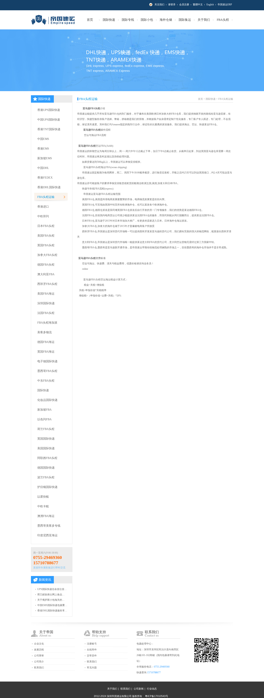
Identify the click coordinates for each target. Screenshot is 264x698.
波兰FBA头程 (45, 477)
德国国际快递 (46, 467)
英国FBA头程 (45, 245)
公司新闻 (139, 688)
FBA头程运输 (45, 197)
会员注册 (184, 4)
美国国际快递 (46, 448)
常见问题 (92, 667)
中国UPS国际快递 (48, 119)
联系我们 (39, 667)
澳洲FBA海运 (45, 516)
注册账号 (92, 643)
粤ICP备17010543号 (156, 696)
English (210, 4)
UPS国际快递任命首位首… (52, 589)
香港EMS (43, 148)
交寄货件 (92, 655)
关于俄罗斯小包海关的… (51, 599)
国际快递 (109, 19)
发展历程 (39, 649)
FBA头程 (223, 19)
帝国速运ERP (225, 4)
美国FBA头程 (45, 235)
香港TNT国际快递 (48, 129)
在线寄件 (92, 649)
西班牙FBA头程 (47, 284)
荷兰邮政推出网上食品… (51, 594)
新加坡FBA (44, 409)
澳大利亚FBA (45, 274)
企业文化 (39, 643)
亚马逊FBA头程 (91, 108)
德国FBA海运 (45, 342)
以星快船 (43, 496)
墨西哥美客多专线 (48, 525)
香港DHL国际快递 (49, 187)
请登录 (171, 4)
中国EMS (43, 139)
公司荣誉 (39, 655)
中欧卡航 (43, 506)
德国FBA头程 (45, 264)
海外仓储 (166, 19)
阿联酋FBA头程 (47, 458)
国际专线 (128, 19)
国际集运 (185, 19)
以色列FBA (44, 419)
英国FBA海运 (45, 351)
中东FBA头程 (45, 380)
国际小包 (147, 19)
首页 (90, 19)
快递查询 (141, 672)
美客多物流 (44, 332)
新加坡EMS (44, 158)
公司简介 (39, 661)
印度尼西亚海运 (47, 535)
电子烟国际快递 (47, 361)
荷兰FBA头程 (45, 429)
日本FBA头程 (45, 226)
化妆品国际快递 (47, 400)
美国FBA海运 (45, 293)
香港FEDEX (45, 177)
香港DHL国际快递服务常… (52, 610)
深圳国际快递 (46, 303)
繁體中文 (198, 4)
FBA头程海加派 (47, 322)
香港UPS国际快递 (48, 109)
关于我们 (204, 19)
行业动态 (152, 688)
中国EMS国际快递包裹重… (52, 605)
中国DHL (43, 168)
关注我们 (159, 4)
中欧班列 (43, 216)
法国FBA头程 (45, 313)
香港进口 (43, 206)
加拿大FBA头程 (47, 255)
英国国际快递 (46, 438)
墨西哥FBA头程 (47, 371)
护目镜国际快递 (47, 487)
